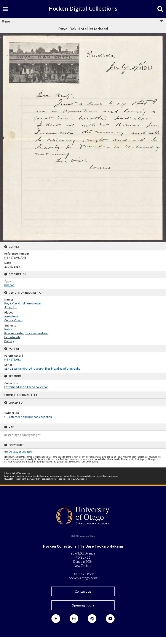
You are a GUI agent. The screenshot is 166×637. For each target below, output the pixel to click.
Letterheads (12, 337)
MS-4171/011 (12, 359)
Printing (9, 341)
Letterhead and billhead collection (30, 417)
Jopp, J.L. (10, 307)
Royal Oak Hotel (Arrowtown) (23, 303)
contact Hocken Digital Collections (71, 476)
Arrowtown (11, 316)
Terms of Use (24, 473)
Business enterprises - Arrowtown (26, 333)
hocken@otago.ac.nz (83, 578)
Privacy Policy (10, 473)
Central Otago (13, 320)
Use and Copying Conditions (18, 451)
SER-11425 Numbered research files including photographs (42, 368)
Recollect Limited (48, 478)
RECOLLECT (9, 478)
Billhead (9, 285)
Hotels (8, 329)
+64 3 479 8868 (83, 574)
